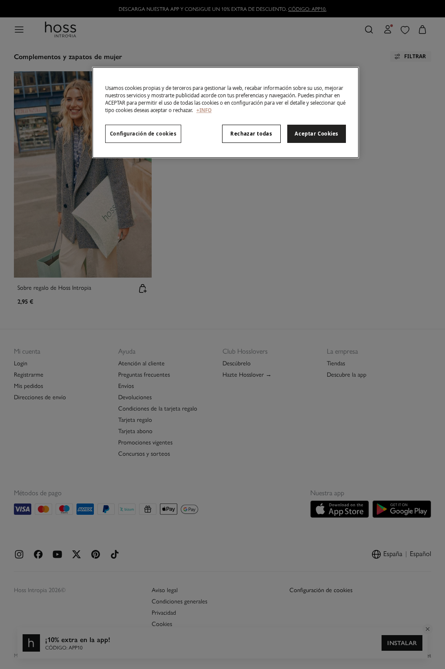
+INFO (204, 110)
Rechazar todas (251, 133)
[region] (225, 112)
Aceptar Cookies (317, 133)
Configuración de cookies (143, 133)
